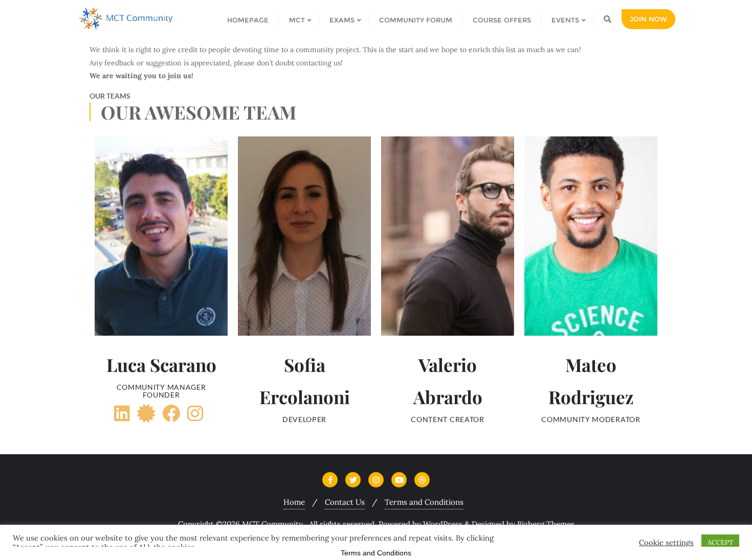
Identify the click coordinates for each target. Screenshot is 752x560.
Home (294, 502)
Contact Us (345, 502)
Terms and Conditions (424, 502)
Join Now (648, 19)
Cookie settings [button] (666, 542)
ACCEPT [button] (720, 542)
